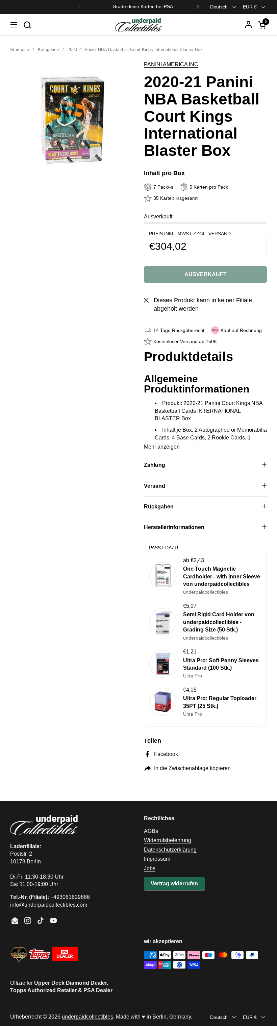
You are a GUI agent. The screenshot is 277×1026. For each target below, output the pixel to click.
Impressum (157, 859)
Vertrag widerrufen (174, 883)
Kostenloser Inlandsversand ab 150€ (138, 6)
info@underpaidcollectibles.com (48, 905)
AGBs (151, 831)
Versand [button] (154, 486)
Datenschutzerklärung (170, 850)
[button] (27, 25)
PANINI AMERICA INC (171, 64)
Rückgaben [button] (159, 506)
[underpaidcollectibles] (138, 24)
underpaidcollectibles (87, 1017)
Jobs (149, 868)
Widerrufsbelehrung (167, 840)
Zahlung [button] (154, 465)
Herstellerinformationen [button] (174, 527)
